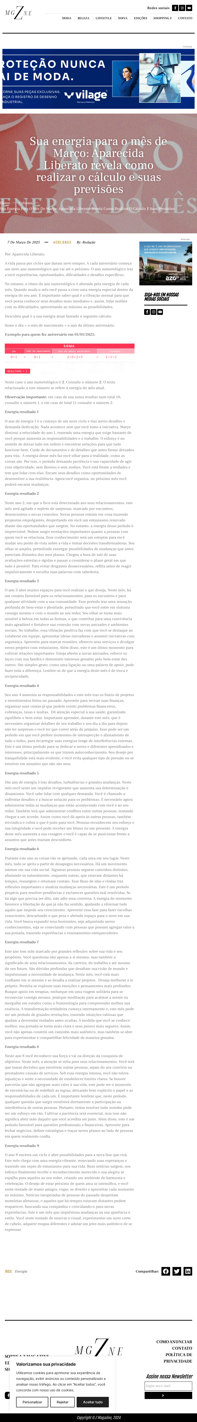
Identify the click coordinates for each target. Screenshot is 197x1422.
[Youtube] (189, 8)
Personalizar (32, 1402)
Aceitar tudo (93, 1402)
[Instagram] (182, 8)
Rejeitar (62, 1402)
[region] (62, 1384)
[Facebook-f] (175, 8)
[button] (165, 1271)
